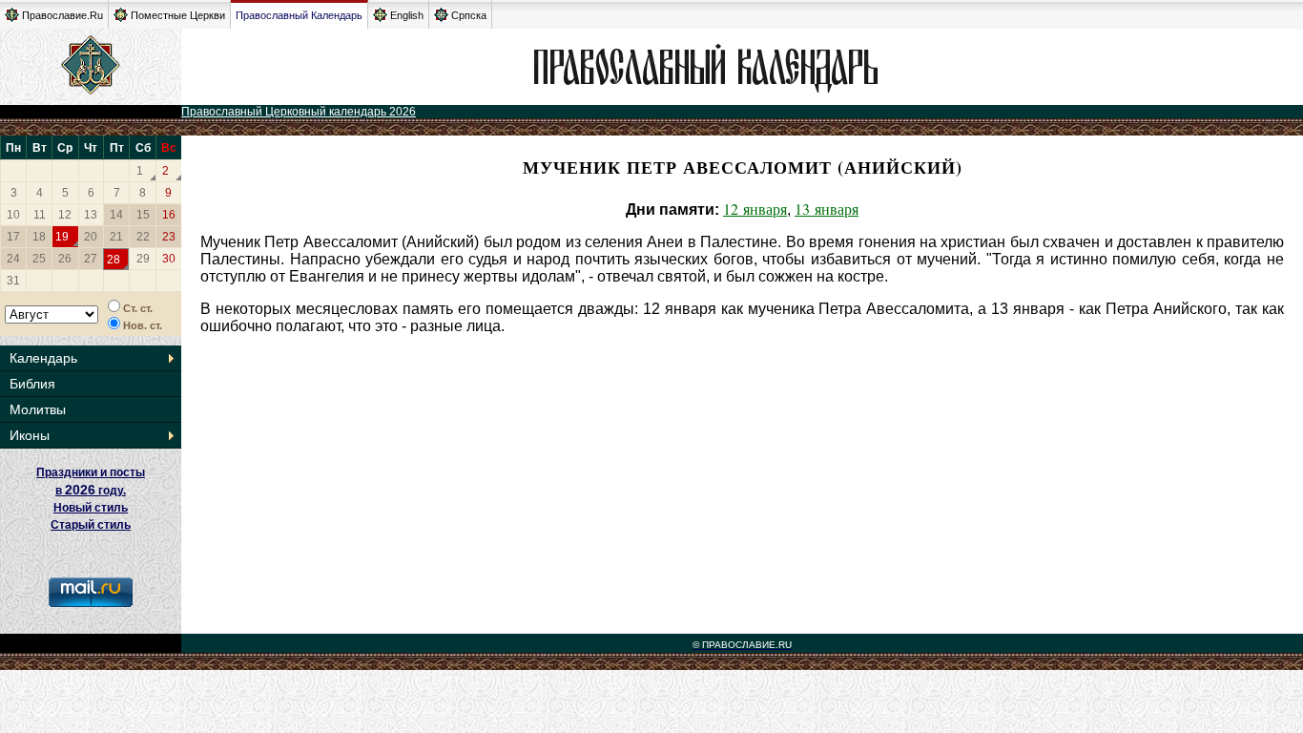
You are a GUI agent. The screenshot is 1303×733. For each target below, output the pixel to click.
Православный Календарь (299, 15)
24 (13, 258)
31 (13, 280)
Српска (468, 15)
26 (65, 258)
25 (39, 258)
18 (39, 236)
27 (90, 258)
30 (169, 258)
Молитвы (38, 409)
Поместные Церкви (178, 15)
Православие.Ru (62, 15)
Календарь (43, 358)
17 (13, 236)
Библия (32, 383)
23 (169, 236)
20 (90, 236)
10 (13, 214)
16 (169, 214)
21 (116, 236)
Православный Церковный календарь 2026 (298, 111)
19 (62, 236)
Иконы (30, 435)
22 (143, 236)
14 (116, 214)
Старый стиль (91, 525)
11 (39, 214)
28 (113, 259)
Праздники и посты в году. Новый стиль (90, 490)
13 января (826, 209)
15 (143, 214)
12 (65, 214)
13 (90, 214)
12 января (755, 209)
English (407, 15)
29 (143, 258)
